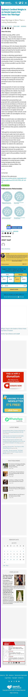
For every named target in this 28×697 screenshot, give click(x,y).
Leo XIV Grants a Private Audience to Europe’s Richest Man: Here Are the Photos (16, 473)
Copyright (14, 678)
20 (17, 556)
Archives (23, 26)
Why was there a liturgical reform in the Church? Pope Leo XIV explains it (17, 488)
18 (10, 556)
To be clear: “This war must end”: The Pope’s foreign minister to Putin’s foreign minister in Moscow (13, 452)
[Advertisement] (14, 317)
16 (4, 556)
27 (17, 559)
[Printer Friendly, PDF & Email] (5, 185)
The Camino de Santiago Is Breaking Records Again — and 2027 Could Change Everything (17, 465)
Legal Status (8, 678)
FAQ (7, 675)
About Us (2, 675)
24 (7, 559)
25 (10, 559)
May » (7, 565)
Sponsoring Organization (21, 675)
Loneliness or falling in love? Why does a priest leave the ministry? (16, 480)
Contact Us (20, 678)
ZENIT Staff (16, 26)
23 (4, 559)
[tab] (8, 643)
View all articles (5, 249)
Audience (11, 675)
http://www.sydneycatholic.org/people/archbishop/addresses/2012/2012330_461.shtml (13, 180)
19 (14, 556)
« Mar (4, 565)
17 (7, 556)
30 (4, 562)
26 (14, 559)
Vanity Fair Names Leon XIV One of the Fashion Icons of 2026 (16, 495)
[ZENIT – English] (8, 3)
